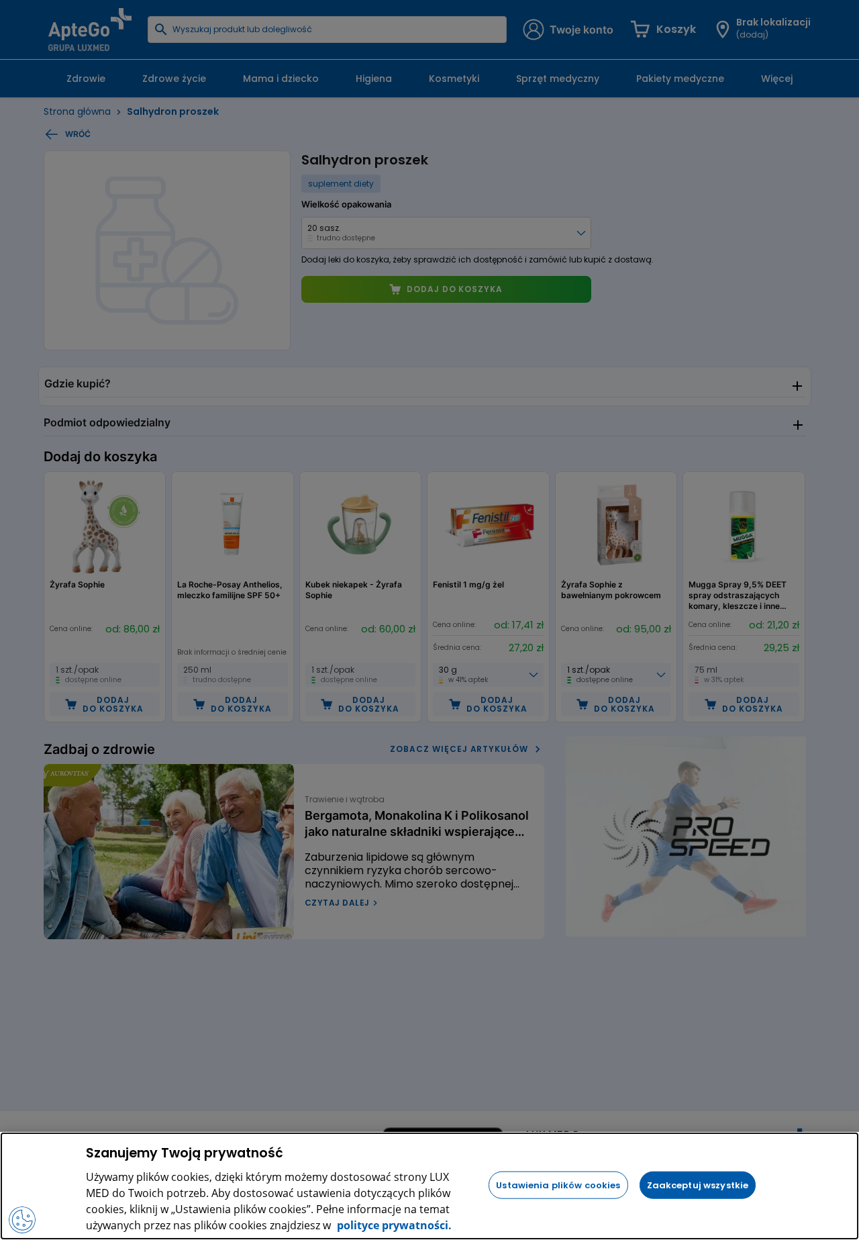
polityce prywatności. (393, 1225)
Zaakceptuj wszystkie (698, 1184)
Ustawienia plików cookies (558, 1184)
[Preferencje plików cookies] (22, 1219)
